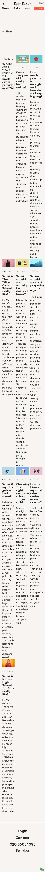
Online (17, 8)
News (7, 31)
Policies (22, 850)
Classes (5, 8)
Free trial (39, 8)
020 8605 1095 (22, 844)
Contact (22, 837)
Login (22, 831)
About (28, 8)
